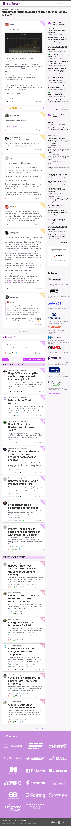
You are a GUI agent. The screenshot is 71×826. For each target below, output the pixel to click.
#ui (21, 664)
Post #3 (39, 198)
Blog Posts (62, 124)
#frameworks (24, 635)
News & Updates (57, 207)
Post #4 (39, 224)
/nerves (10, 635)
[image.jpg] (23, 43)
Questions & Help (7, 9)
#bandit (17, 493)
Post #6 (39, 325)
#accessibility (12, 666)
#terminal (22, 611)
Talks (62, 223)
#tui (27, 611)
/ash (9, 546)
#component (22, 666)
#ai (28, 719)
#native (35, 635)
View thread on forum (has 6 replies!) (18, 345)
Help (14, 821)
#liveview (26, 664)
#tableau (29, 666)
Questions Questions (62, 109)
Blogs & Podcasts (53, 124)
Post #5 (39, 289)
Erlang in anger (14, 124)
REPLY (5, 360)
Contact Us (6, 821)
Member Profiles (52, 135)
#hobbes (33, 584)
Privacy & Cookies (31, 823)
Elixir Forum (64, 242)
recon (10, 283)
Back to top (39, 728)
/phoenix (10, 389)
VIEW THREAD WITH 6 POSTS (34, 360)
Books (62, 202)
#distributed (25, 584)
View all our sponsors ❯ (55, 393)
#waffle (17, 413)
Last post (39, 353)
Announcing (17, 563)
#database (17, 584)
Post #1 (40, 130)
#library (10, 584)
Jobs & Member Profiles (54, 133)
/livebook (10, 517)
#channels (18, 469)
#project (25, 693)
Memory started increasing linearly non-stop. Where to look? (34, 13)
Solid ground (13, 126)
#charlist (17, 517)
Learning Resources (53, 202)
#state (10, 637)
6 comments (11, 98)
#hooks (33, 664)
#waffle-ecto (25, 413)
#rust (15, 611)
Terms (21, 823)
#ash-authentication (18, 546)
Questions (18, 9)
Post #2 (39, 150)
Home (9, 348)
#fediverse (18, 693)
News (9, 563)
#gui (30, 635)
